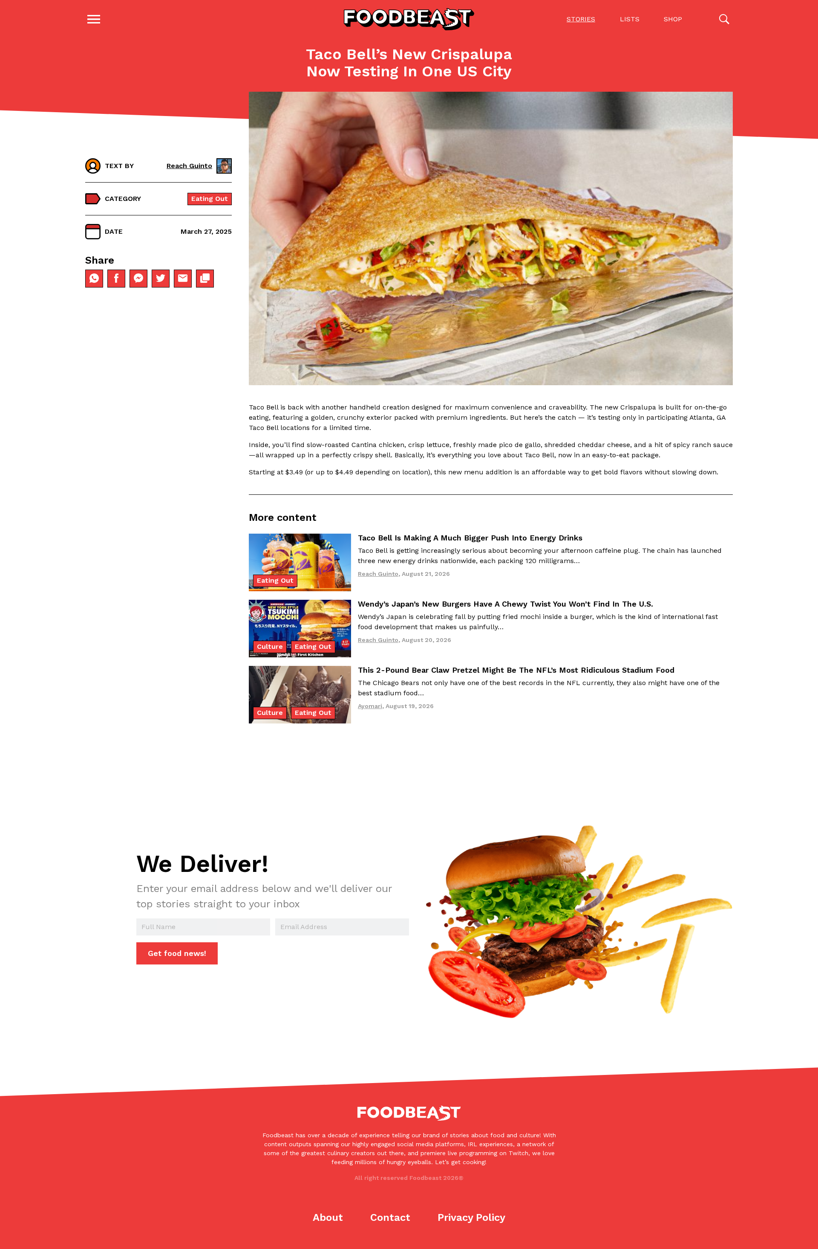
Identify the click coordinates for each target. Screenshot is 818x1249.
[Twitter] (161, 278)
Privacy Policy (471, 1217)
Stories (581, 19)
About (328, 1217)
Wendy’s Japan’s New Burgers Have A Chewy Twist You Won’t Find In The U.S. (505, 603)
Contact (390, 1217)
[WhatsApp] (94, 278)
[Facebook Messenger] (138, 278)
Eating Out (209, 199)
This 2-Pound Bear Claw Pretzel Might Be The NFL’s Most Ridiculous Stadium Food (516, 669)
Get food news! (177, 953)
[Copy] (205, 278)
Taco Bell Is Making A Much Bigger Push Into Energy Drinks (470, 537)
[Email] (183, 278)
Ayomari (370, 706)
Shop (673, 19)
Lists (629, 19)
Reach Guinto (189, 166)
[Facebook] (116, 278)
